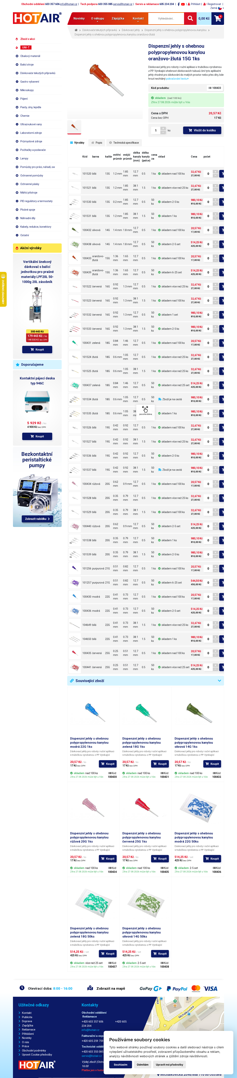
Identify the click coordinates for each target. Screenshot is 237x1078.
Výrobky (79, 142)
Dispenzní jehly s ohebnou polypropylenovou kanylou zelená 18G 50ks (89, 932)
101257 (86, 582)
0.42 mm (115, 427)
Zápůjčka (118, 18)
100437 (86, 385)
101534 (86, 399)
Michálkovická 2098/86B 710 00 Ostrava (190, 1074)
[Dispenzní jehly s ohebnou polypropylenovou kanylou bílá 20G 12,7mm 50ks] (74, 540)
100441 (86, 667)
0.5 (143, 173)
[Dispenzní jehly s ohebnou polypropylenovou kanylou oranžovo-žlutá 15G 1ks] (74, 258)
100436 (86, 610)
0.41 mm (115, 596)
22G (107, 596)
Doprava (27, 1021)
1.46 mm (125, 342)
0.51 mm (115, 568)
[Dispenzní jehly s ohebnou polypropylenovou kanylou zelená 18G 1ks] (74, 343)
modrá (96, 596)
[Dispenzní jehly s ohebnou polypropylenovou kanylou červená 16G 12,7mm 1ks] (74, 286)
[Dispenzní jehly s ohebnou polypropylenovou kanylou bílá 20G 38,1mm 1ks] (74, 512)
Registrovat (214, 4)
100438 (86, 244)
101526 (86, 427)
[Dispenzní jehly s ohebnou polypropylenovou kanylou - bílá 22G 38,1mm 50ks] (74, 639)
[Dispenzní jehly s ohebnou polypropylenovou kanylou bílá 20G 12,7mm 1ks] (74, 498)
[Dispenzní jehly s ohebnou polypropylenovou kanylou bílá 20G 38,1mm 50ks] (74, 554)
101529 (86, 512)
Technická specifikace (126, 142)
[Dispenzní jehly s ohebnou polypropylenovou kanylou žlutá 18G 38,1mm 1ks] (74, 371)
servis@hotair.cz (122, 4)
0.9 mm (127, 483)
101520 (86, 173)
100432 (86, 230)
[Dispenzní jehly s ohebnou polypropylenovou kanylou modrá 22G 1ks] (74, 597)
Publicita (27, 1017)
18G (107, 342)
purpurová (98, 568)
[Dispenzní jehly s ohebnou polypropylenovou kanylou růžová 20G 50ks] (74, 526)
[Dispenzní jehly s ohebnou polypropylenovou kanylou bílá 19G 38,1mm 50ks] (74, 470)
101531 (86, 215)
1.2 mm (117, 173)
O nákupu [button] (97, 18)
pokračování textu (177, 78)
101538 (86, 540)
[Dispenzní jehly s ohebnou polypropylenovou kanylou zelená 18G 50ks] (74, 385)
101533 (86, 328)
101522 (86, 286)
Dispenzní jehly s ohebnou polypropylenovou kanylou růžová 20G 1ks (89, 837)
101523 (86, 300)
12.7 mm (135, 173)
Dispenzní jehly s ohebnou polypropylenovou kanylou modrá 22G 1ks (89, 742)
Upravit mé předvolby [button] (169, 1064)
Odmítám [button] (142, 1064)
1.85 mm (125, 173)
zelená (96, 342)
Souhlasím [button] (120, 1064)
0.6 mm (117, 356)
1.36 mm (115, 258)
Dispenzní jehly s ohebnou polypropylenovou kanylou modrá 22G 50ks (194, 837)
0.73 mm (125, 596)
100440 (86, 526)
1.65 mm (125, 258)
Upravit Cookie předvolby (37, 1054)
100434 (86, 483)
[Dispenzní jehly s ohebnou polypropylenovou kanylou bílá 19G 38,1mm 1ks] (74, 441)
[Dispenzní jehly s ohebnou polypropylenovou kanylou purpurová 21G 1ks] (74, 568)
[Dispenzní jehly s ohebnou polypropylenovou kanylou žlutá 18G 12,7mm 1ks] (74, 357)
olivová (96, 230)
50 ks (152, 201)
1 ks (153, 173)
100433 (86, 258)
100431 (86, 342)
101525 (86, 371)
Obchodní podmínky (34, 1050)
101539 (86, 554)
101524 (86, 356)
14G (107, 230)
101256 (86, 568)
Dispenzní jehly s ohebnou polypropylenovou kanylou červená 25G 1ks (141, 837)
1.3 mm (127, 286)
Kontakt (26, 1013)
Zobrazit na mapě (110, 988)
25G (107, 653)
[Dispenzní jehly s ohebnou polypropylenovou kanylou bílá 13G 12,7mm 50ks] (74, 202)
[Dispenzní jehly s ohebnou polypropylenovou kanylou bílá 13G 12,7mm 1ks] (74, 174)
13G (107, 173)
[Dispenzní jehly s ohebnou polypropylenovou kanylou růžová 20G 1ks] (74, 484)
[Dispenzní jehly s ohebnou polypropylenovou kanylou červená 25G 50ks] (74, 667)
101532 (86, 314)
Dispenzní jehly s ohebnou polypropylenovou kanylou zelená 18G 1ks (141, 742)
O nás (25, 1042)
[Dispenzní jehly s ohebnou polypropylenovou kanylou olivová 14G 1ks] (74, 230)
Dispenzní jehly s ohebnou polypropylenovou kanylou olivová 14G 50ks (141, 932)
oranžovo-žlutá (98, 258)
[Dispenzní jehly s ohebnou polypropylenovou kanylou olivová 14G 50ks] (74, 244)
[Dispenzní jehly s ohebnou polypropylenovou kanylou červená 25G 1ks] (74, 653)
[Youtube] (183, 4)
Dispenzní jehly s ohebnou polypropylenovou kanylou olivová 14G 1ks (194, 742)
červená (97, 286)
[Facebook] (179, 4)
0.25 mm (115, 653)
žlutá (95, 356)
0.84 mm (115, 342)
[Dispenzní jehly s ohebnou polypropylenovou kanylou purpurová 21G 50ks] (74, 582)
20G (107, 483)
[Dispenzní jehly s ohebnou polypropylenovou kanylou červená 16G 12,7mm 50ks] (74, 315)
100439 (86, 272)
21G (107, 568)
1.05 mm (125, 356)
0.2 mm (117, 201)
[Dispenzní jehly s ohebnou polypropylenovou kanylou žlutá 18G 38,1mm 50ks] (74, 413)
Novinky (79, 18)
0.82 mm (125, 568)
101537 (86, 469)
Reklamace (28, 1029)
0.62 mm (115, 483)
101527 (86, 441)
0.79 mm (125, 497)
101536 (86, 455)
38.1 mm (135, 187)
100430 (86, 596)
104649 (86, 624)
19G (107, 427)
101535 (86, 413)
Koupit (40, 349)
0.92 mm (115, 286)
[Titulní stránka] (37, 18)
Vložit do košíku (205, 130)
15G (107, 258)
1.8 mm (127, 230)
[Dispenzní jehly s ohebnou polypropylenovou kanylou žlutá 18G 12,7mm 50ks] (74, 399)
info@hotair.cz (68, 4)
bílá (94, 173)
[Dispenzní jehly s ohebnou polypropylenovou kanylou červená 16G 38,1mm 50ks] (74, 329)
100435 (86, 653)
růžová (96, 483)
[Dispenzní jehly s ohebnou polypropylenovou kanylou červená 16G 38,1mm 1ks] (74, 300)
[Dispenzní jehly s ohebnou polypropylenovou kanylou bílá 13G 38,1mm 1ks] (74, 188)
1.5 (143, 187)
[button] (217, 8)
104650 (86, 639)
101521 (86, 187)
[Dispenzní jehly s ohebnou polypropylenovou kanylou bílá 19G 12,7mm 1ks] (74, 427)
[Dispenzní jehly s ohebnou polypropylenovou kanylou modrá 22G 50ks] (74, 611)
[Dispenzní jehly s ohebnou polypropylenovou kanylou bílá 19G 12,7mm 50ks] (74, 456)
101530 (86, 201)
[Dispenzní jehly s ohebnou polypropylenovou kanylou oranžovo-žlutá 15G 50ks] (74, 272)
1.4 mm (117, 230)
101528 (86, 498)
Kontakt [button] (138, 18)
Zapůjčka (27, 1025)
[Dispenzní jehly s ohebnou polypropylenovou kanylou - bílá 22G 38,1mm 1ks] (74, 625)
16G (107, 286)
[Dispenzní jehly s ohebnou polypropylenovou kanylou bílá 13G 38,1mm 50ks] (74, 216)
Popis (98, 142)
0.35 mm (115, 497)
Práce (25, 1046)
